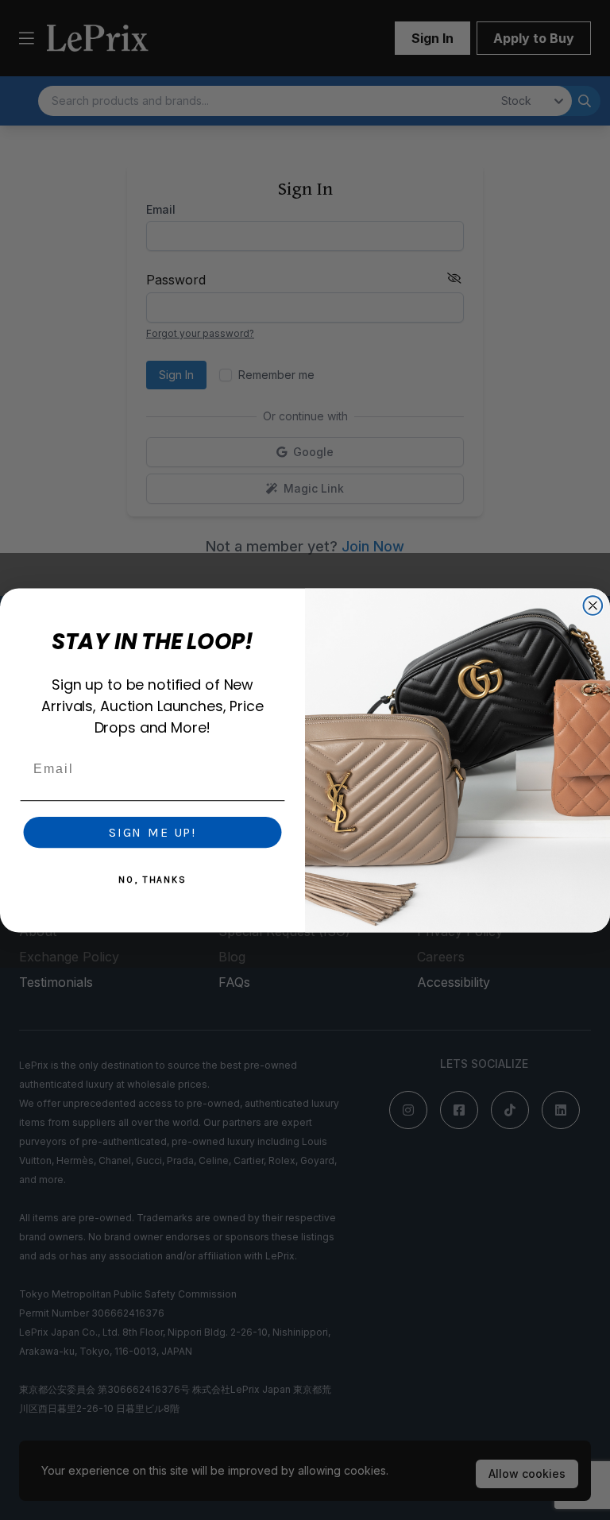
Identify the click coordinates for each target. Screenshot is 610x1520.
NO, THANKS (152, 878)
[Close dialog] (593, 605)
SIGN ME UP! (152, 831)
